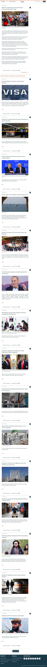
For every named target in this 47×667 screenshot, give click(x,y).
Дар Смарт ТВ (14, 661)
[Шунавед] (41, 1)
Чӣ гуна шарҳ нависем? (4, 661)
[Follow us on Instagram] (31, 658)
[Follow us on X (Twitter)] (33, 658)
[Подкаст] (39, 658)
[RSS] (37, 658)
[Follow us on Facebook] (26, 658)
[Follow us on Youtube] (29, 658)
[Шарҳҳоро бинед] (24, 72)
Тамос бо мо (2, 663)
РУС (36, 1)
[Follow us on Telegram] (35, 658)
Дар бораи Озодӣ (3, 658)
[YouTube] (38, 1)
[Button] (6, 70)
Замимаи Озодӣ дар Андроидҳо (17, 658)
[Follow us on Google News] (24, 658)
